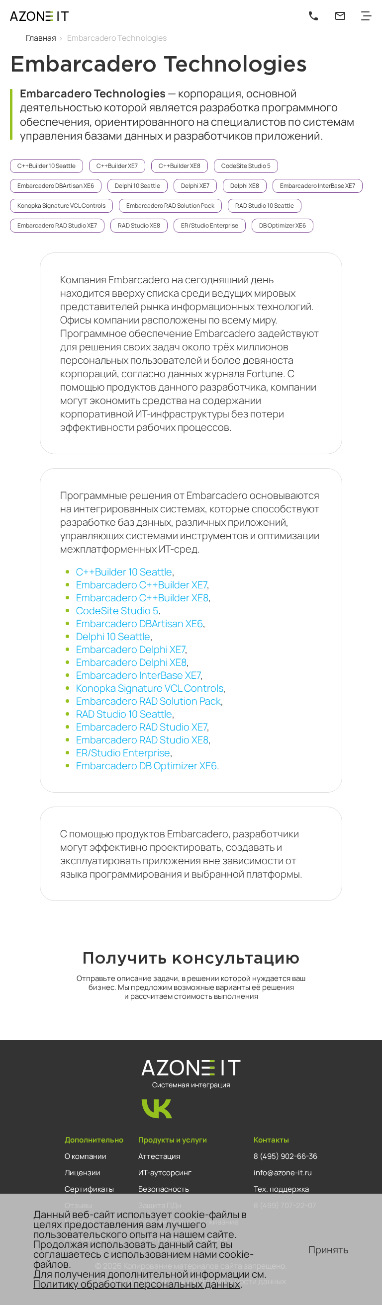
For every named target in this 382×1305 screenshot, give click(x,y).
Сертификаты (89, 1189)
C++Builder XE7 (117, 166)
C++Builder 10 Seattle (46, 166)
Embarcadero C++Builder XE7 (141, 584)
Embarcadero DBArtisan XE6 (55, 185)
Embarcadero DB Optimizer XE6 (146, 765)
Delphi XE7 (195, 185)
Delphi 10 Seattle (137, 185)
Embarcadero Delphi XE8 (131, 662)
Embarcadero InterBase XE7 (317, 185)
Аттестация (159, 1156)
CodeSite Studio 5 (246, 166)
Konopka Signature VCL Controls (61, 205)
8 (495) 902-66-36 (285, 1156)
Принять (328, 1249)
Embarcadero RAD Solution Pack (170, 205)
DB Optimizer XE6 (282, 225)
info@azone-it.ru (283, 1172)
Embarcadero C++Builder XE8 (142, 597)
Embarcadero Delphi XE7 (130, 649)
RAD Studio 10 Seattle (264, 205)
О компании (85, 1156)
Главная (41, 37)
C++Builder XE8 (179, 166)
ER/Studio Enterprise (209, 225)
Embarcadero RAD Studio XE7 (57, 225)
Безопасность (163, 1189)
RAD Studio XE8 (139, 225)
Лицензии (82, 1172)
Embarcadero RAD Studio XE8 (142, 739)
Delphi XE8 (244, 185)
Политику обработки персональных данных (136, 1284)
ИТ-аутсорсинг (164, 1172)
